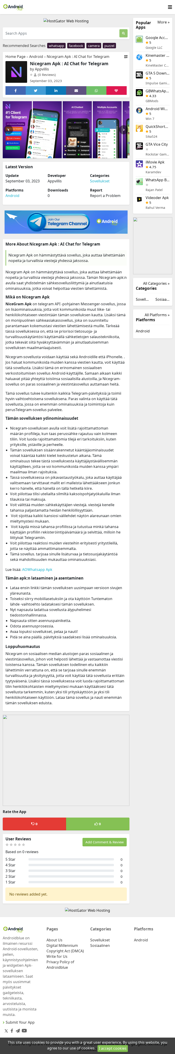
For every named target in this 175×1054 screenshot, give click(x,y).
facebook (76, 45)
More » (163, 22)
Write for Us (56, 956)
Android (36, 56)
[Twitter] (6, 1030)
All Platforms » (157, 314)
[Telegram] (17, 1030)
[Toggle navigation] (170, 7)
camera (94, 45)
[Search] (123, 33)
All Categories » (156, 283)
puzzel (109, 45)
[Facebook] (11, 1030)
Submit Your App (20, 1022)
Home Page (15, 56)
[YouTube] (23, 1029)
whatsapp (56, 45)
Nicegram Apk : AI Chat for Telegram (78, 56)
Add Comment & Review (104, 842)
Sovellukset (100, 181)
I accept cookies (112, 1048)
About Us (54, 940)
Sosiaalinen (162, 299)
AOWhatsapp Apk (37, 569)
